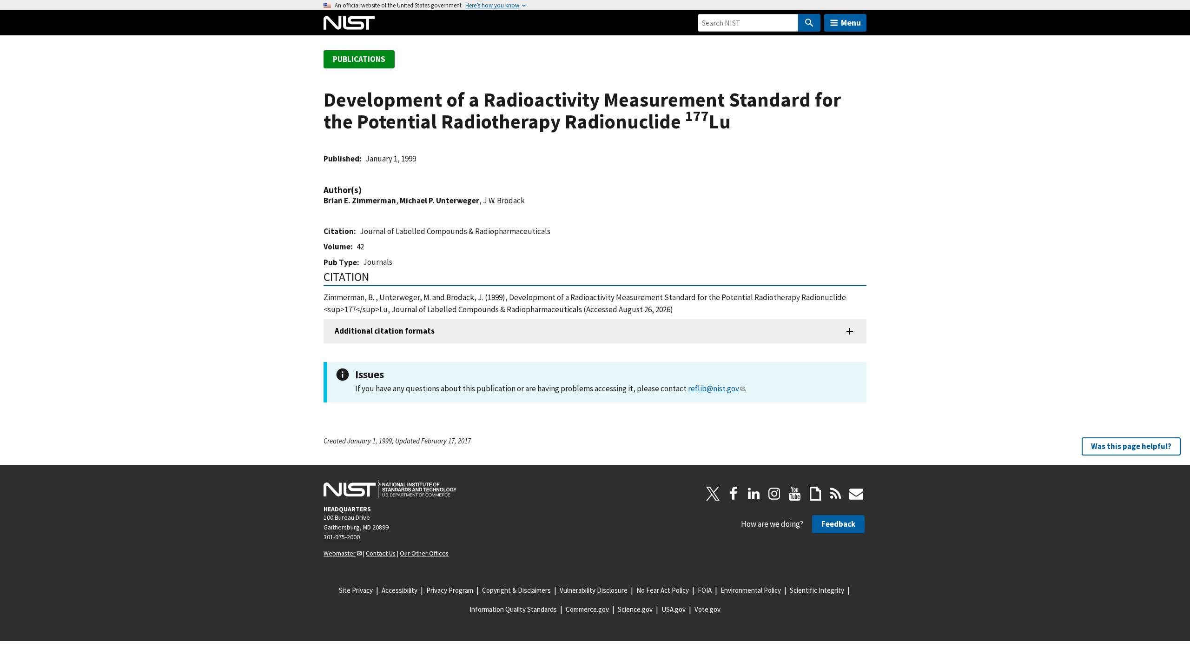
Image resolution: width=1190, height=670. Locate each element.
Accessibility (399, 590)
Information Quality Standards (513, 609)
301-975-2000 (342, 537)
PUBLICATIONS (359, 59)
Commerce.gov (587, 609)
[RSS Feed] (836, 493)
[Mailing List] (856, 493)
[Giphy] (815, 493)
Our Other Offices (424, 553)
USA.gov (673, 609)
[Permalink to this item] (366, 190)
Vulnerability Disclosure (594, 590)
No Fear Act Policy (662, 590)
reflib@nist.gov (713, 388)
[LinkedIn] (754, 493)
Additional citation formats (385, 331)
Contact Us (381, 553)
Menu (851, 22)
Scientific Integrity (817, 590)
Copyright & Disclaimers (516, 590)
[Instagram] (774, 493)
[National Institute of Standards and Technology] (390, 489)
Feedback (838, 524)
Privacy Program (449, 590)
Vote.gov (707, 609)
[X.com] (713, 493)
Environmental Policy (751, 590)
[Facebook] (733, 493)
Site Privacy (356, 590)
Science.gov (635, 609)
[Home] (349, 23)
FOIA (705, 590)
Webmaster (340, 553)
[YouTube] (795, 493)
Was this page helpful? (1131, 446)
